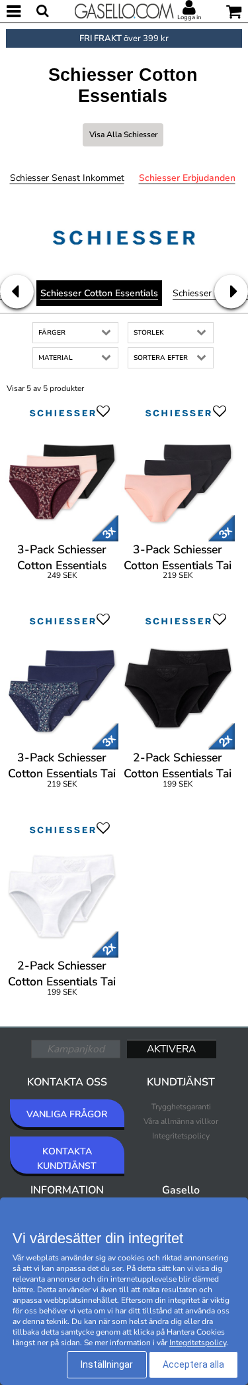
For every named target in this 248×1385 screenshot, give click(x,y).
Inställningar (107, 1364)
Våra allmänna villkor (181, 1121)
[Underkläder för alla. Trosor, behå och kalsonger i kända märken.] (124, 10)
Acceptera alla (193, 1364)
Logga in (189, 17)
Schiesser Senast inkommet (67, 178)
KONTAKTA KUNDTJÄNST (67, 1158)
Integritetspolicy (181, 1136)
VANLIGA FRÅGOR (66, 1114)
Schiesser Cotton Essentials (99, 293)
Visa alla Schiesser (123, 134)
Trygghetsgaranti (181, 1106)
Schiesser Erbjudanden (187, 178)
